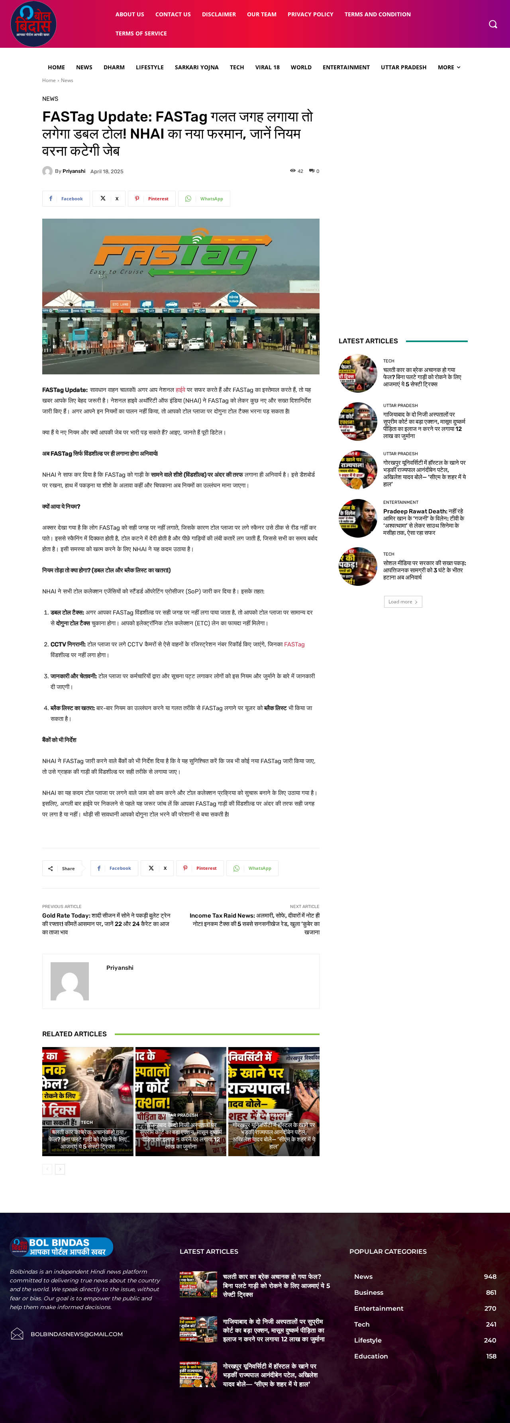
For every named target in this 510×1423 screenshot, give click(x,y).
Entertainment (400, 502)
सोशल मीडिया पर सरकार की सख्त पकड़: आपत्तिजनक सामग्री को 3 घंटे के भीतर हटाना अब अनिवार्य (424, 570)
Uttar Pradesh (180, 1115)
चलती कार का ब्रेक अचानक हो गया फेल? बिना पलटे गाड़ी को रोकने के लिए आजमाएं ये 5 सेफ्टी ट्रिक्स (88, 1139)
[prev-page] (47, 1169)
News (67, 80)
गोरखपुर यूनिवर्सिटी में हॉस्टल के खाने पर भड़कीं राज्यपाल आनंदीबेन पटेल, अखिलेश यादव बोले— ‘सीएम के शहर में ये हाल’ (274, 1136)
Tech (87, 1122)
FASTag (294, 644)
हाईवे (180, 389)
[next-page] (60, 1169)
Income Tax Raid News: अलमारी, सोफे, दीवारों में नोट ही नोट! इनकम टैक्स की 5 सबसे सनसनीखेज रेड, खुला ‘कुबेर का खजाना (255, 924)
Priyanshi (74, 171)
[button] (492, 23)
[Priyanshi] (48, 171)
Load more (400, 601)
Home (49, 80)
